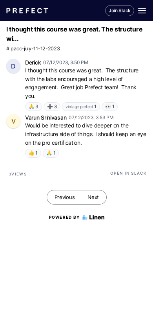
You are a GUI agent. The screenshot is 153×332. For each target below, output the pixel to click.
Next (93, 197)
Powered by (64, 217)
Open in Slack (128, 173)
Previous (65, 197)
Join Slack (120, 10)
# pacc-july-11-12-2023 (33, 49)
